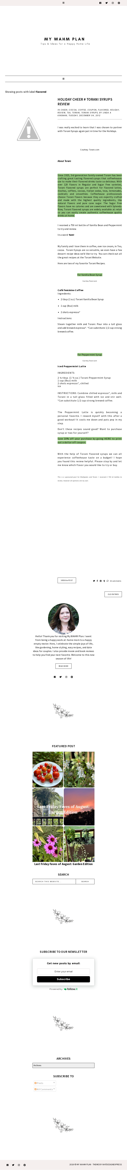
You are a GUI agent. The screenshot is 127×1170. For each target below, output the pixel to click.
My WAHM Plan (84, 1164)
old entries (113, 594)
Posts (39, 1083)
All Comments (44, 1089)
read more (63, 666)
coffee (82, 110)
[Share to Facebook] (97, 581)
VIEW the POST (67, 580)
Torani (76, 112)
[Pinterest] (119, 2)
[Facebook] (100, 2)
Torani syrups (89, 112)
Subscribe (63, 979)
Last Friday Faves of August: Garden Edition (63, 864)
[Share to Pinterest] (101, 581)
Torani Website (92, 257)
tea (69, 112)
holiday (114, 110)
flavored (103, 110)
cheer (64, 110)
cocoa (73, 110)
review (62, 112)
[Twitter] (106, 2)
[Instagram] (113, 2)
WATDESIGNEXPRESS (112, 1164)
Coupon (92, 110)
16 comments (115, 581)
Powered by (56, 989)
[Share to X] (94, 581)
